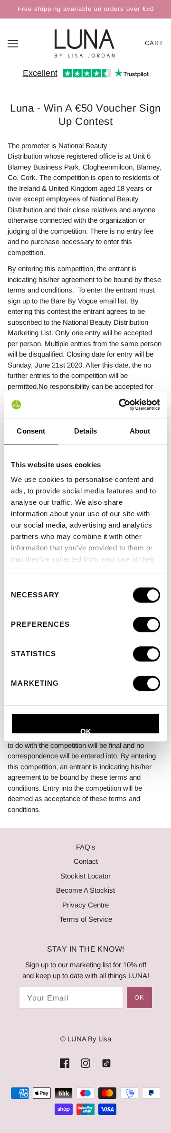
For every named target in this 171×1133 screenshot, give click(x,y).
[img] (64, 1063)
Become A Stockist (85, 890)
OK (85, 730)
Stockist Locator (85, 876)
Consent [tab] (31, 431)
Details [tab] (85, 431)
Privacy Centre (85, 905)
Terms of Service (85, 919)
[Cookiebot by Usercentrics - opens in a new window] (120, 404)
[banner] (84, 42)
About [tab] (140, 431)
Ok (139, 997)
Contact (86, 861)
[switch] (146, 624)
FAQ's (85, 847)
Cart (154, 43)
